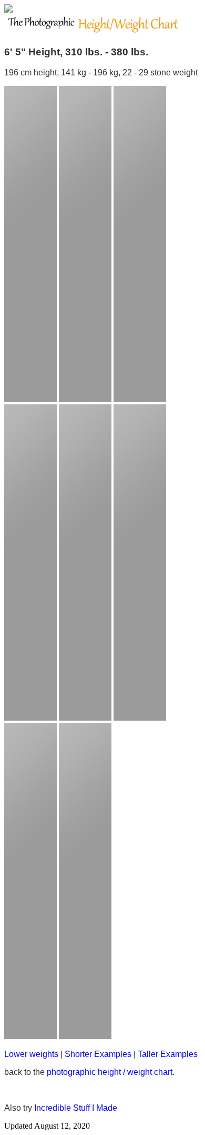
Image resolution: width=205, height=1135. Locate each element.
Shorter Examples (98, 1054)
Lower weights (31, 1054)
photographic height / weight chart (109, 1072)
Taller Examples (168, 1054)
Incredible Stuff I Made (75, 1107)
